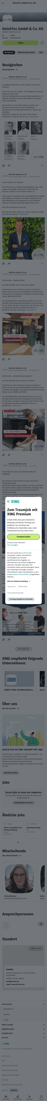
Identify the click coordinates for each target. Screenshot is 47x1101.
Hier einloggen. (12, 545)
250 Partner (27, 553)
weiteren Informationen (20, 574)
